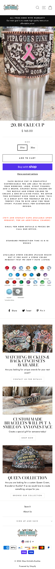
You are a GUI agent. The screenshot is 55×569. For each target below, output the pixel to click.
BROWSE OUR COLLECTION (27, 495)
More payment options (27, 173)
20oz (22, 147)
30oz (33, 147)
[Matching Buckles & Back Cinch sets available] (27, 338)
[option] (27, 21)
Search (27, 506)
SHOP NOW (27, 438)
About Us (27, 511)
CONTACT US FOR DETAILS (27, 379)
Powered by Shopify (27, 566)
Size (27, 142)
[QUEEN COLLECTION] (27, 459)
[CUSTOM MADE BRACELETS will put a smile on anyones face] (27, 400)
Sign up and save (27, 521)
